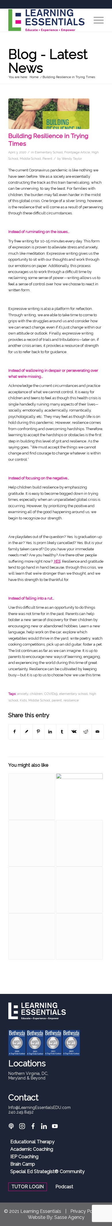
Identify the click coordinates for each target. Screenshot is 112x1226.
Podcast (64, 1187)
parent (57, 700)
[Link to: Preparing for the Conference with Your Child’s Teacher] (31, 936)
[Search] (82, 20)
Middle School (30, 158)
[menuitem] (82, 20)
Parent (47, 158)
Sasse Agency (69, 1217)
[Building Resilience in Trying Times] (48, 113)
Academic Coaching (31, 1149)
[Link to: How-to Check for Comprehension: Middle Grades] (31, 843)
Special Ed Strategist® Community (47, 1171)
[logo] (46, 20)
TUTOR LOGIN (27, 1186)
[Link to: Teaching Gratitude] (79, 843)
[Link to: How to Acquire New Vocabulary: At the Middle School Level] (79, 890)
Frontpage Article (77, 152)
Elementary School (49, 152)
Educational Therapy (32, 1142)
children (36, 694)
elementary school (73, 694)
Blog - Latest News (48, 61)
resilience (71, 700)
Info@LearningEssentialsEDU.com (39, 1107)
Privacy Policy (85, 1211)
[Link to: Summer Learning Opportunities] (31, 796)
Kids (23, 700)
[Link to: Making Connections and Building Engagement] (79, 796)
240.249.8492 (21, 1112)
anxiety (22, 694)
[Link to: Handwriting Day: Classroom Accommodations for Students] (79, 936)
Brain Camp (22, 1164)
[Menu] (96, 20)
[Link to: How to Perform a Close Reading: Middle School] (31, 890)
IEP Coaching (24, 1156)
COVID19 (50, 694)
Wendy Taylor (72, 158)
